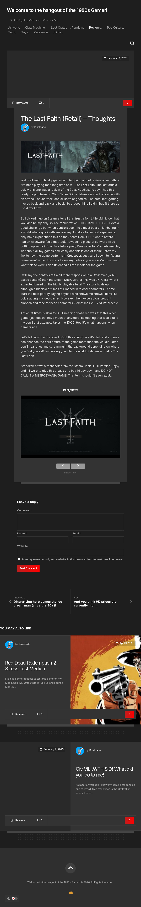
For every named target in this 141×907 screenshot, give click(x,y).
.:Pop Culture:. (115, 27)
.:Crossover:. (41, 32)
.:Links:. (58, 32)
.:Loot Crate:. (58, 27)
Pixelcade (40, 127)
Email (77, 533)
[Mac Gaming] (70, 892)
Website (22, 546)
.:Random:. (77, 27)
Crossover (74, 255)
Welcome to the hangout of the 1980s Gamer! (57, 10)
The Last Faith (85, 185)
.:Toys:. (24, 32)
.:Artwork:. (13, 27)
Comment (24, 510)
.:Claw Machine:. (35, 27)
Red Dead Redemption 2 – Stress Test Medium (32, 666)
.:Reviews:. (95, 27)
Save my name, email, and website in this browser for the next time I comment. (72, 559)
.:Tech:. (12, 32)
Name (22, 533)
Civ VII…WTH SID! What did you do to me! (104, 772)
